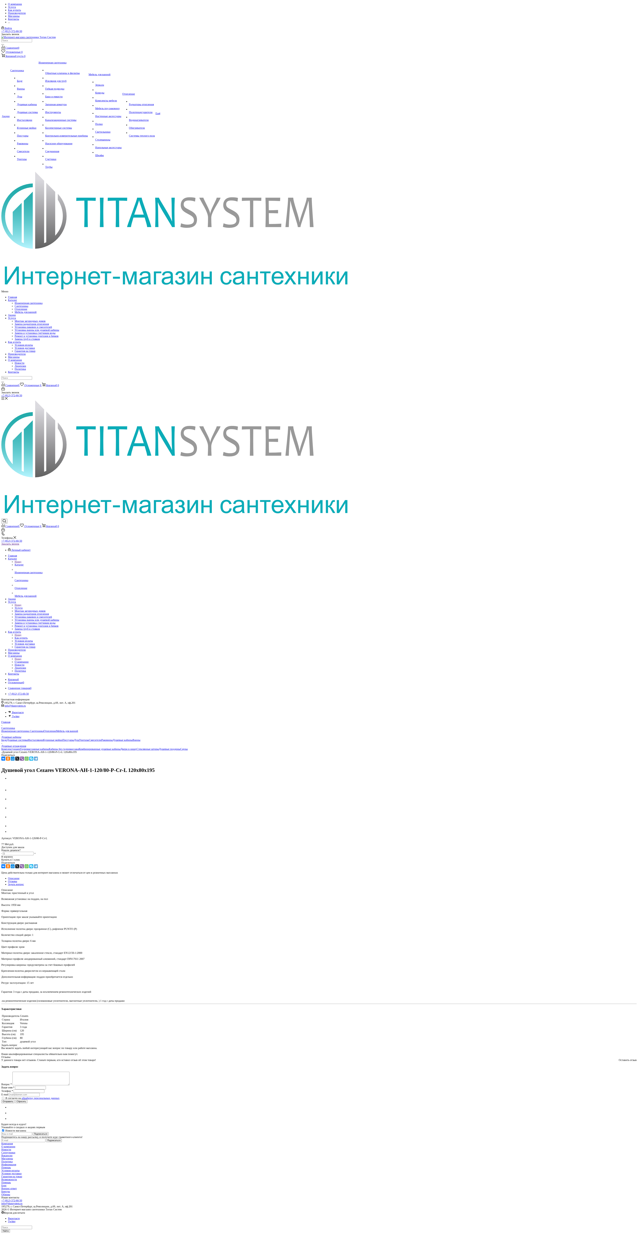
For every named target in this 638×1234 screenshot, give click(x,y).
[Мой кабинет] (3, 389)
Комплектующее (10, 749)
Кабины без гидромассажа (64, 749)
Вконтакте (18, 712)
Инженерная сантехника (29, 303)
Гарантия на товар (25, 351)
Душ (76, 740)
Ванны (136, 740)
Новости (19, 363)
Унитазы (84, 740)
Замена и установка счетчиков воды (35, 333)
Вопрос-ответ (9, 1188)
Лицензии (20, 366)
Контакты (13, 372)
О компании (15, 360)
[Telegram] (36, 759)
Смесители (95, 740)
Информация (8, 1164)
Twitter (15, 716)
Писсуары (68, 740)
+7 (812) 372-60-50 (11, 31)
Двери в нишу (128, 749)
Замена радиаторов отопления (32, 324)
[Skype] (31, 759)
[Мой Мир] (13, 759)
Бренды (5, 1191)
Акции (12, 315)
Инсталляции (35, 740)
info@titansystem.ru (15, 705)
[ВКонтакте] (3, 759)
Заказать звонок (10, 543)
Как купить (14, 342)
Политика (20, 369)
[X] (17, 759)
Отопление (21, 309)
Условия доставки (25, 348)
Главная (12, 297)
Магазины (14, 357)
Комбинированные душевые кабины (99, 749)
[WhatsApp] (27, 759)
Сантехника (21, 306)
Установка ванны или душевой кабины (37, 330)
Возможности (9, 1179)
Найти (6, 1231)
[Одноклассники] (8, 759)
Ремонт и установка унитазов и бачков (36, 336)
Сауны (184, 749)
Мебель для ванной (26, 312)
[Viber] (22, 759)
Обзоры (5, 1194)
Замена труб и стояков (27, 339)
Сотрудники (8, 1152)
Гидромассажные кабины (34, 749)
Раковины (107, 740)
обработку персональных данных (40, 1098)
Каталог (12, 300)
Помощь (6, 1167)
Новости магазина (15, 1130)
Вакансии (6, 1155)
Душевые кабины (123, 740)
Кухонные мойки (52, 740)
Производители (17, 354)
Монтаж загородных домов (30, 321)
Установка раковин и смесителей (33, 327)
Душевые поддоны (169, 749)
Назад (18, 561)
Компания (7, 1143)
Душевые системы (17, 740)
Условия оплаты (24, 345)
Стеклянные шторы (148, 749)
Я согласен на (32, 1098)
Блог (4, 1185)
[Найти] (2, 44)
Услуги (12, 318)
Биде (4, 740)
